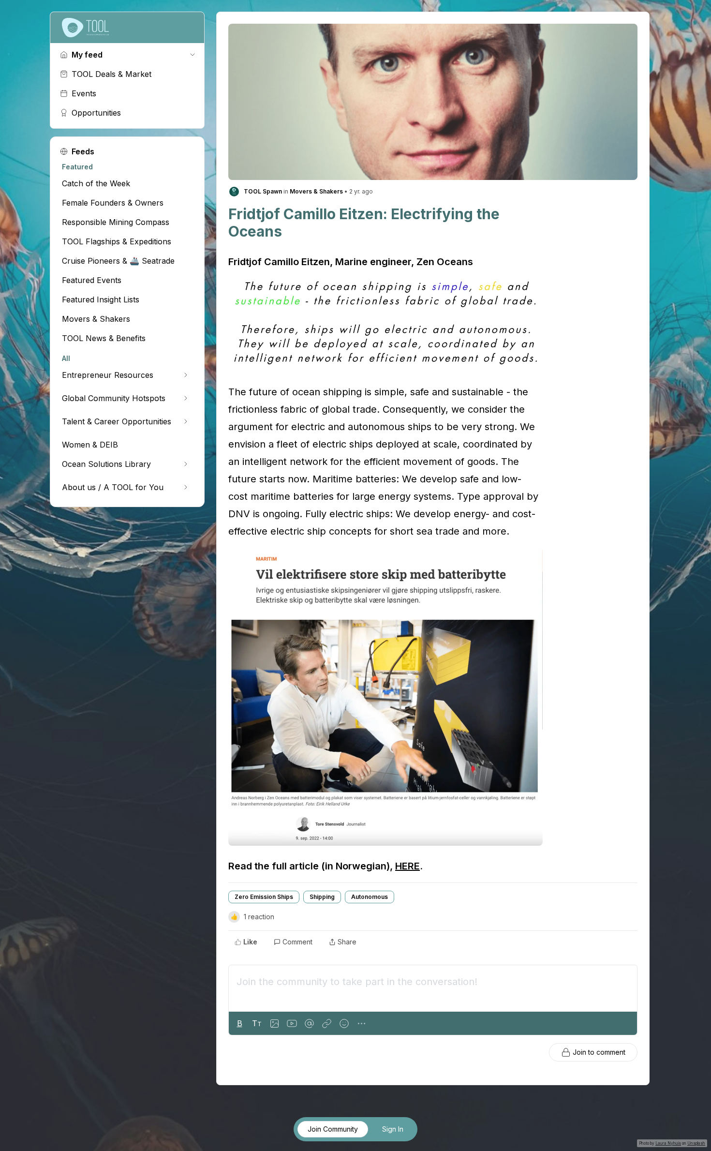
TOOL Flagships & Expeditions (116, 241)
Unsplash (696, 1143)
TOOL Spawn (263, 191)
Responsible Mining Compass (115, 222)
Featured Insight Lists (100, 299)
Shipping (322, 896)
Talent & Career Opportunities (116, 421)
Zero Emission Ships (264, 896)
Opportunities (96, 113)
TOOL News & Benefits (104, 338)
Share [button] (347, 942)
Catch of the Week (96, 183)
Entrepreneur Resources (107, 375)
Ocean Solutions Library (106, 464)
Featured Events (91, 280)
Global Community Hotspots (113, 398)
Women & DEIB (90, 444)
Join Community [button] (333, 1129)
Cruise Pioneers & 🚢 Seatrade (118, 261)
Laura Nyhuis (668, 1143)
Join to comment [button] (599, 1052)
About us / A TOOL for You (112, 487)
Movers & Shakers (96, 319)
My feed (87, 55)
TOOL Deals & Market (111, 74)
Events (84, 93)
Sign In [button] (392, 1129)
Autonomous (369, 896)
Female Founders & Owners (112, 203)
